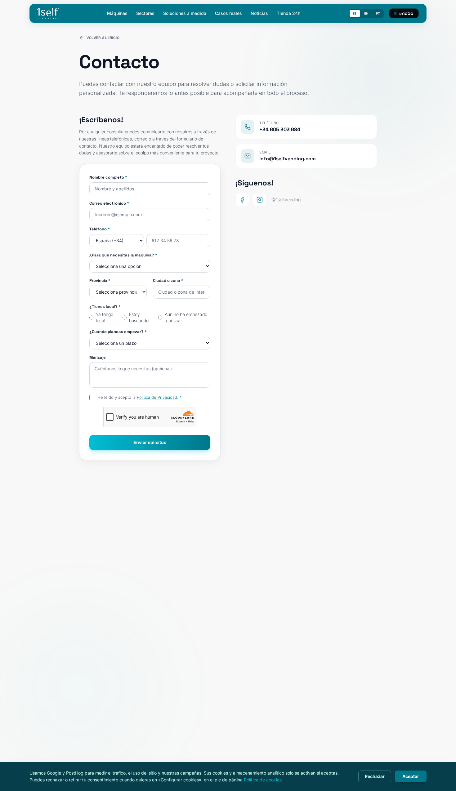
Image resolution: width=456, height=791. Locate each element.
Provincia (99, 280)
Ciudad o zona (168, 280)
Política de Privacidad (157, 397)
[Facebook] (242, 200)
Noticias (259, 13)
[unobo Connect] (404, 13)
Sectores (145, 13)
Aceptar (410, 776)
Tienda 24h (288, 13)
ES (355, 13)
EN (366, 13)
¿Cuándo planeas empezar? (118, 331)
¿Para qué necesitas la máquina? (123, 255)
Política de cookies (263, 779)
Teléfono (99, 229)
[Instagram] (259, 200)
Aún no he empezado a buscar (186, 317)
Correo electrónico (109, 203)
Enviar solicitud (150, 442)
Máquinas (117, 13)
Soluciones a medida (184, 13)
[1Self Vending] (48, 13)
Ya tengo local (104, 317)
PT (378, 13)
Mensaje (97, 357)
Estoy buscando (139, 317)
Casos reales (228, 13)
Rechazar (375, 776)
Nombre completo (108, 177)
